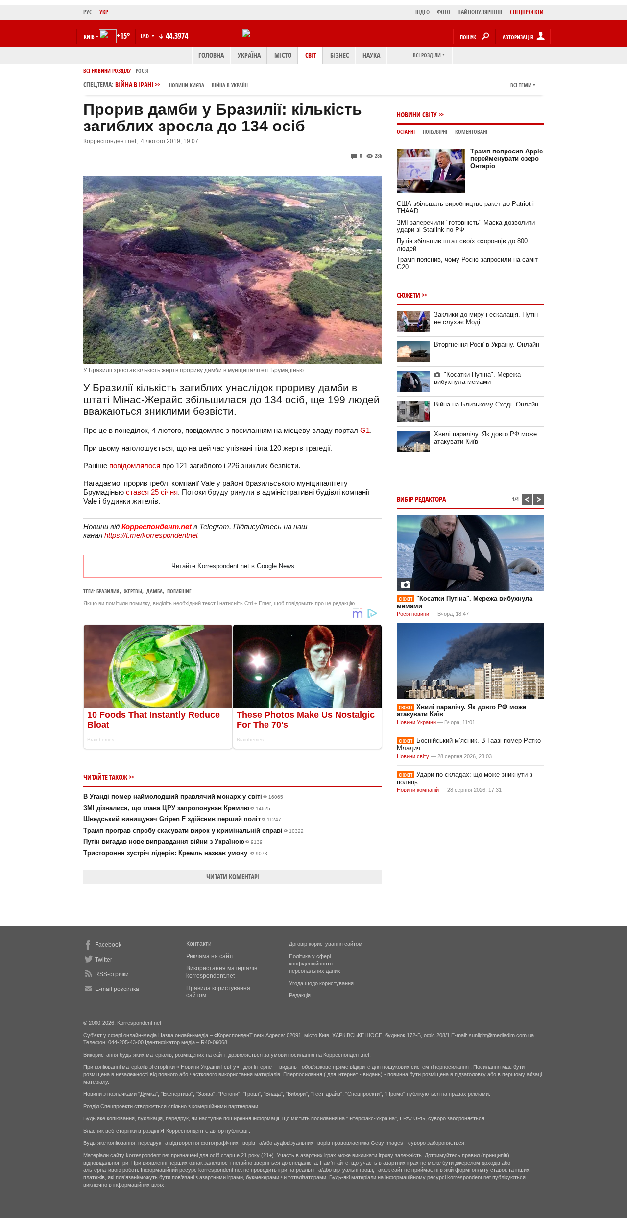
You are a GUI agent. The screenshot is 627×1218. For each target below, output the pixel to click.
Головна (211, 55)
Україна (249, 55)
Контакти (199, 943)
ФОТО (443, 12)
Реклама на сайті (210, 956)
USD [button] (145, 36)
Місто (282, 55)
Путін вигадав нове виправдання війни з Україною (173, 841)
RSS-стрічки (112, 974)
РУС (87, 12)
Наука (371, 55)
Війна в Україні (230, 85)
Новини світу (417, 114)
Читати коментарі (233, 876)
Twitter (103, 959)
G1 (365, 430)
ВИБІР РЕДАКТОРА (421, 499)
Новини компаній (418, 790)
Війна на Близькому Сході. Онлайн (486, 404)
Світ (310, 55)
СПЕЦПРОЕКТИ (527, 12)
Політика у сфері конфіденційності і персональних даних (314, 963)
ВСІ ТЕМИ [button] (520, 85)
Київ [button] (89, 36)
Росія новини (413, 614)
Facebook (108, 944)
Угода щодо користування (321, 983)
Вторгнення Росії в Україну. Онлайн (486, 344)
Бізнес (339, 55)
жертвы (133, 591)
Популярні (435, 131)
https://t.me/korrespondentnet (151, 535)
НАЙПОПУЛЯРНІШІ (480, 12)
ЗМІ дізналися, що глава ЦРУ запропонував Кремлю (176, 808)
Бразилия (108, 591)
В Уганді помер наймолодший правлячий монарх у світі (183, 796)
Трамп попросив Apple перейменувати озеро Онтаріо (506, 159)
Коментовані (471, 131)
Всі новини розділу (107, 70)
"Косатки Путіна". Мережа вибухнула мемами (477, 378)
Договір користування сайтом (325, 944)
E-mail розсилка (117, 989)
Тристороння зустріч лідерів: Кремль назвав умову (175, 853)
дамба (154, 591)
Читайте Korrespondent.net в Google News (232, 566)
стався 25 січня (152, 492)
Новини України (416, 722)
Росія (142, 70)
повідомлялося (134, 465)
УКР (103, 12)
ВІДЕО (422, 12)
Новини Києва (186, 85)
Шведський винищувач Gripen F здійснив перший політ (182, 819)
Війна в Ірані (181, 84)
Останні (406, 131)
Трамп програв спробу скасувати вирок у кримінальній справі (193, 830)
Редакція (300, 995)
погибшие (179, 591)
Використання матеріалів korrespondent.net (221, 972)
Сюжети (408, 295)
